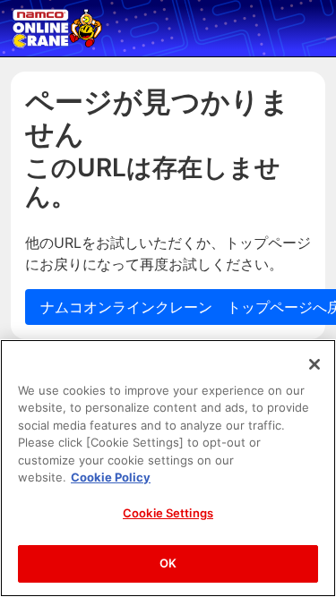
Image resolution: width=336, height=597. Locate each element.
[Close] (314, 364)
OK (168, 563)
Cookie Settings (168, 513)
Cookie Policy (111, 477)
